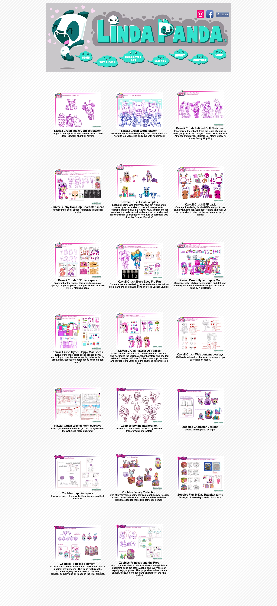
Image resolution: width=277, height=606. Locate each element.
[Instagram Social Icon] (200, 14)
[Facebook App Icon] (209, 14)
